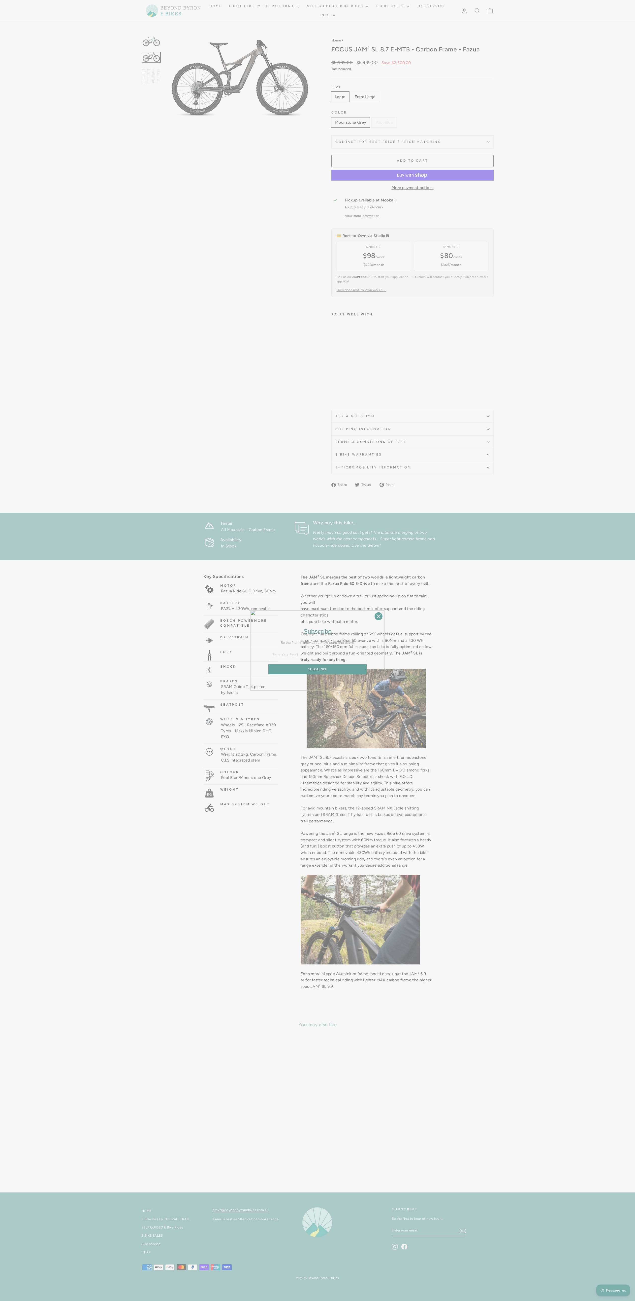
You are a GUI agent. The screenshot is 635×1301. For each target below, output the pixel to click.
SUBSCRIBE (317, 669)
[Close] (378, 616)
